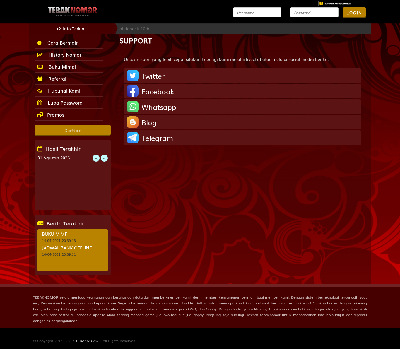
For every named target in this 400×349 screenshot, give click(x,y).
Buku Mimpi (61, 66)
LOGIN (354, 13)
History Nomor (63, 54)
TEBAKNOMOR (88, 340)
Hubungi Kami (62, 90)
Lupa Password (64, 102)
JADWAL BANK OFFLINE (67, 247)
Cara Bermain (62, 42)
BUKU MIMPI (55, 233)
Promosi (56, 114)
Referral (55, 78)
